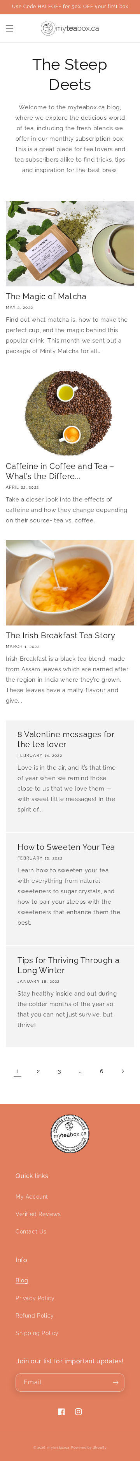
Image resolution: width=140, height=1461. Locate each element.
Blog (22, 1280)
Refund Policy (35, 1316)
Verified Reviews (38, 1214)
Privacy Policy (35, 1298)
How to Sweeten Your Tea (66, 847)
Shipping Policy (37, 1333)
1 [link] (17, 1071)
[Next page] (122, 1071)
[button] (9, 28)
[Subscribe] (115, 1382)
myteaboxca (58, 1447)
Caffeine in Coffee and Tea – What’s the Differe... (60, 471)
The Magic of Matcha (46, 296)
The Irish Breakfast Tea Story (60, 635)
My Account (32, 1197)
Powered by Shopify (89, 1447)
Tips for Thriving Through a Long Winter (68, 965)
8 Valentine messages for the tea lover (66, 739)
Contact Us (31, 1231)
